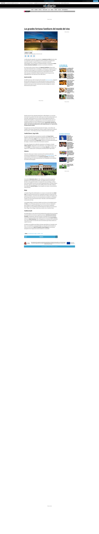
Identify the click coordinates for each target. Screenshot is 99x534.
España (32, 9)
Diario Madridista (65, 9)
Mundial (52, 9)
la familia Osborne (50, 155)
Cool (49, 9)
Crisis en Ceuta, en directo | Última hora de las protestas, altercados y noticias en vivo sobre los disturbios (47, 11)
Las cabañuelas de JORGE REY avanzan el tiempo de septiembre (15, 3)
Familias (38, 233)
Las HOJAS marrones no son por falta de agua (26, 3)
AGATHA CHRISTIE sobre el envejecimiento (67, 3)
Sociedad (59, 9)
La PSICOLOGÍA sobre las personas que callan (54, 3)
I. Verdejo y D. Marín (28, 52)
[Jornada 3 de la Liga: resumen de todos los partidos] (63, 166)
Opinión (56, 9)
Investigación (45, 9)
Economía (36, 9)
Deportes (40, 9)
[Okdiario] (49, 5)
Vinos (42, 233)
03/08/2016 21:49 (27, 53)
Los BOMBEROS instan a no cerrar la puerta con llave (41, 3)
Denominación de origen (32, 233)
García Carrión (49, 79)
